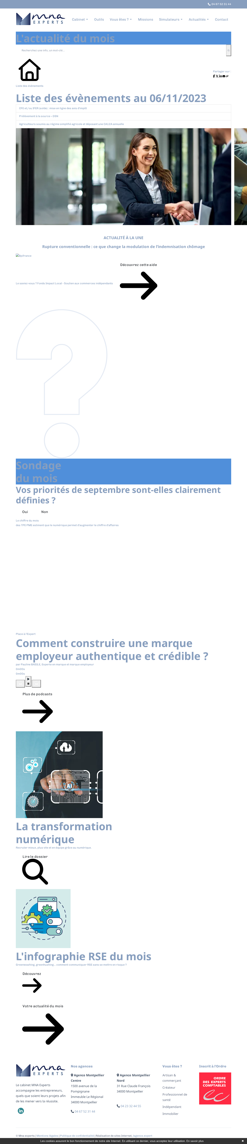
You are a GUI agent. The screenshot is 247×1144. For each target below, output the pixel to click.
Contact (221, 19)
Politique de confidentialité (77, 1135)
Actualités (197, 19)
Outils (99, 19)
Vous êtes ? (119, 19)
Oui (25, 512)
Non (44, 512)
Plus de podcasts (37, 694)
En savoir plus (195, 1140)
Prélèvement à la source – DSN (38, 116)
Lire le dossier (35, 857)
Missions (145, 19)
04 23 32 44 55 (131, 1106)
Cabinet (78, 19)
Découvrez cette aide (138, 265)
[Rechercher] (228, 50)
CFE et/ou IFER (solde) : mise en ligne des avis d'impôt (53, 108)
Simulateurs (169, 19)
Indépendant (171, 1107)
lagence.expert (142, 1135)
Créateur (168, 1087)
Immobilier (170, 1114)
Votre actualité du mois (43, 1006)
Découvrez (32, 974)
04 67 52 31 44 (85, 1111)
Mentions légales (47, 1135)
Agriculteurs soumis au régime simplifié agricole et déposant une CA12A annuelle (71, 124)
